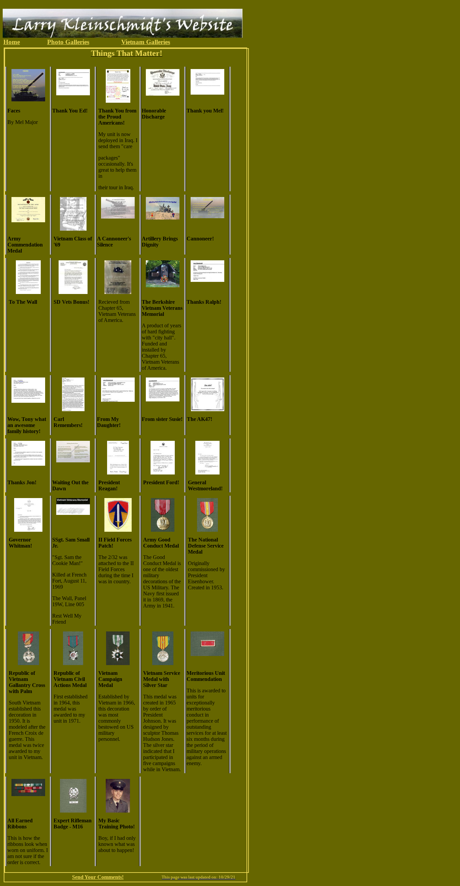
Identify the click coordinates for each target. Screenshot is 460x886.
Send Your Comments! (98, 877)
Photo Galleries (68, 41)
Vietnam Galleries (145, 41)
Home (11, 41)
